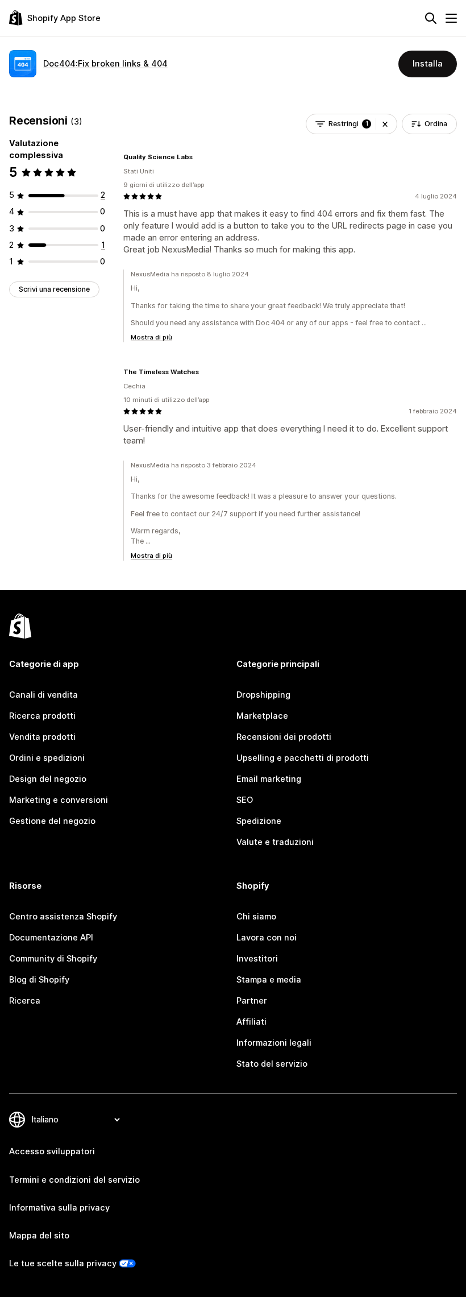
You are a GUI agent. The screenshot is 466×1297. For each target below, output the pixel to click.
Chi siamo (256, 916)
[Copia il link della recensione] (199, 156)
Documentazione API (51, 938)
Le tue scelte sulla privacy (62, 1263)
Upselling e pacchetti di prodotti (302, 758)
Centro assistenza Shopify (63, 916)
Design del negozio (47, 779)
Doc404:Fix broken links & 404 (105, 64)
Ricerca (24, 1001)
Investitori (257, 959)
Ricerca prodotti (42, 716)
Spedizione (258, 821)
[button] (385, 124)
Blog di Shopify (39, 980)
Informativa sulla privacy (59, 1208)
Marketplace (262, 716)
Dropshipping (263, 695)
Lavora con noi (266, 938)
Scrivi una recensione (54, 289)
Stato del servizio (271, 1064)
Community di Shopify (53, 959)
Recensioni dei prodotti (283, 737)
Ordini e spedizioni (47, 758)
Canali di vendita (43, 695)
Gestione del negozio (52, 821)
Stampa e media (268, 980)
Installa (428, 64)
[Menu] (451, 18)
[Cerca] (430, 18)
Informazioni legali (273, 1043)
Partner (251, 1001)
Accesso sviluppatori (52, 1151)
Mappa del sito (39, 1235)
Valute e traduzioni (275, 842)
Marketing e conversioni (58, 800)
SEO (244, 800)
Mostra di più (151, 337)
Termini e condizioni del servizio (74, 1180)
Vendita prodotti (42, 737)
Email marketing (268, 779)
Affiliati (251, 1022)
